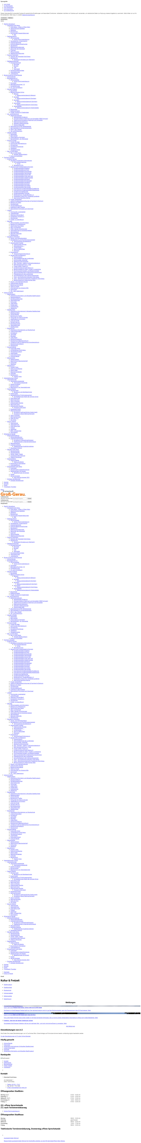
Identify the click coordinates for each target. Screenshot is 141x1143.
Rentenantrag (14, 235)
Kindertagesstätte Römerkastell (23, 181)
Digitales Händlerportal (13, 479)
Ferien (5, 485)
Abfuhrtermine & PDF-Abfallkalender (20, 126)
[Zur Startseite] (13, 495)
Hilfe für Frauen (14, 286)
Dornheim (16, 100)
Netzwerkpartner (15, 443)
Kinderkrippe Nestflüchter (21, 191)
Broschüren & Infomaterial (17, 463)
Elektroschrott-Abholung (21, 122)
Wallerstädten (18, 106)
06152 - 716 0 (13, 1084)
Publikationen (14, 306)
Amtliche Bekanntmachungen (18, 44)
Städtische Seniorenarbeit (21, 261)
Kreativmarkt (14, 393)
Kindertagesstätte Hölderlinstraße (23, 177)
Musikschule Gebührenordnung (19, 341)
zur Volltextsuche (9, 10)
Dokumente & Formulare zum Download (21, 209)
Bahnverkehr (14, 136)
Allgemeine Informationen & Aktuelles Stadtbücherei (25, 311)
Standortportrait (15, 451)
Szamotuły (17, 69)
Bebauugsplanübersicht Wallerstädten (28, 108)
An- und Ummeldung (16, 87)
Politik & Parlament (12, 55)
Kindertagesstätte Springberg (22, 185)
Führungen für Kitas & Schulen (19, 317)
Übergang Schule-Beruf (17, 215)
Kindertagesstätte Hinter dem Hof (23, 176)
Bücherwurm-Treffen (16, 316)
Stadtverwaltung (12, 36)
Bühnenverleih (14, 386)
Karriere (6, 482)
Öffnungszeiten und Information (19, 222)
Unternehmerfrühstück (16, 438)
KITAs (18, 163)
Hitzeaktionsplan (15, 149)
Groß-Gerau (17, 103)
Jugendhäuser (14, 213)
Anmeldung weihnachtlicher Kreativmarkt (25, 412)
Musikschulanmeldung (17, 344)
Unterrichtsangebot (15, 331)
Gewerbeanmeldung (16, 448)
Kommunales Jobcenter (20, 260)
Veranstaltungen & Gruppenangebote (21, 230)
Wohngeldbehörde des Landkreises (24, 258)
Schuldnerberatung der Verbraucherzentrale (26, 275)
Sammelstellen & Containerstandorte (20, 128)
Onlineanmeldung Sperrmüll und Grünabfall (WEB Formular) (31, 118)
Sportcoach (13, 289)
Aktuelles (13, 336)
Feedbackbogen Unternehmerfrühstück (25, 442)
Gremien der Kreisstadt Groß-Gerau (20, 56)
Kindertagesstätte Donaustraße (22, 171)
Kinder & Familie (12, 159)
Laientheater (14, 353)
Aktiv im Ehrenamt (15, 227)
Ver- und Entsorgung (13, 114)
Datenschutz (7, 1062)
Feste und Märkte (19, 462)
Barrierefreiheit (8, 1064)
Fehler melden (8, 1065)
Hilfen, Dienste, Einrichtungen (18, 229)
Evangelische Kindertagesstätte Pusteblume (26, 188)
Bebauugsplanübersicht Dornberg (26, 98)
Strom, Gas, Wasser (16, 129)
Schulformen (14, 218)
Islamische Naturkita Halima (22, 198)
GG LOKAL (13, 420)
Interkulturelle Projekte (16, 243)
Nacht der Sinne (15, 400)
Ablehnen (10, 17)
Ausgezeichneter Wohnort (17, 455)
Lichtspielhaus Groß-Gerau (18, 350)
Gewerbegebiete (15, 452)
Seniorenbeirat (14, 232)
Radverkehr (13, 134)
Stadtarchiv (13, 308)
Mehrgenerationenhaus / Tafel (22, 264)
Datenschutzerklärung (28, 15)
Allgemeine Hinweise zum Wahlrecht (24, 59)
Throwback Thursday (10, 487)
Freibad (12, 428)
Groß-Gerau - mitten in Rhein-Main (20, 27)
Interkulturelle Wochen (20, 244)
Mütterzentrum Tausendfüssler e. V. (24, 195)
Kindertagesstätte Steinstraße (22, 187)
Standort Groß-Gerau (13, 449)
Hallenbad (13, 429)
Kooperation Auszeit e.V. (17, 216)
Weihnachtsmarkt (15, 410)
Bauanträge (13, 109)
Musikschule (10, 328)
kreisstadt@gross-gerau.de (17, 1087)
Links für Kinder (14, 320)
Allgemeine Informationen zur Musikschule (22, 330)
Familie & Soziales (9, 157)
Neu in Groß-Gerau (12, 151)
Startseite (6, 972)
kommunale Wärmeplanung (18, 143)
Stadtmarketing (11, 459)
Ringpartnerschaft (15, 63)
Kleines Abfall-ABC (19, 125)
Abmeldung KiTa (18, 165)
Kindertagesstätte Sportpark (22, 184)
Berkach (16, 94)
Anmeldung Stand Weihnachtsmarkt (24, 414)
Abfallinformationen (16, 115)
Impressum (7, 1067)
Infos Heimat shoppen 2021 (22, 477)
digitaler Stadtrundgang (20, 154)
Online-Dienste (11, 76)
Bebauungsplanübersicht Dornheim (27, 101)
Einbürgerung (14, 252)
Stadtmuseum (11, 294)
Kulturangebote (11, 347)
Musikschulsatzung (16, 339)
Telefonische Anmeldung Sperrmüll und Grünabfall (28, 120)
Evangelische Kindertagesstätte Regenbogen (26, 190)
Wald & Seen (14, 370)
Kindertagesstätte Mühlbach (22, 179)
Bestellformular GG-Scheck (21, 473)
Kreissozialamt (18, 257)
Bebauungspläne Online (17, 92)
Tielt (15, 67)
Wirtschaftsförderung (13, 435)
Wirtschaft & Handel (9, 434)
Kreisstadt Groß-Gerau (13, 25)
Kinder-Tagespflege (16, 199)
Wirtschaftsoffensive (16, 437)
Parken (12, 474)
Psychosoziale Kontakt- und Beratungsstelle (26, 271)
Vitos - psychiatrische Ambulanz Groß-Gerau (26, 277)
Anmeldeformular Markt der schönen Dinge (26, 396)
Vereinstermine (14, 424)
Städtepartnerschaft (13, 61)
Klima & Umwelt (11, 140)
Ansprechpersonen (15, 42)
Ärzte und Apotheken (16, 156)
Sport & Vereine (11, 421)
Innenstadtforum (15, 465)
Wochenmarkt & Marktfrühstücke (19, 469)
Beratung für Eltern (15, 202)
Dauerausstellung (15, 297)
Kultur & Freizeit (8, 292)
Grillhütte (13, 373)
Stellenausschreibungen (17, 47)
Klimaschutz (14, 145)
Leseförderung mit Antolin (17, 319)
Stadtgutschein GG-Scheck (18, 471)
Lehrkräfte (13, 334)
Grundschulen (14, 204)
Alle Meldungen (70, 1026)
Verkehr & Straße (12, 132)
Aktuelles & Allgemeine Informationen (21, 160)
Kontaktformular (15, 86)
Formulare (13, 83)
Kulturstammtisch (15, 355)
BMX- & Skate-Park (15, 431)
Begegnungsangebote (16, 285)
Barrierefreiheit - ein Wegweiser (19, 139)
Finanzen (13, 50)
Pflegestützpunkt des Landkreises (23, 274)
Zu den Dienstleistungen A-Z (9, 1036)
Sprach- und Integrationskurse (19, 282)
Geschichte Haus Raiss (17, 226)
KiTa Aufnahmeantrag (20, 162)
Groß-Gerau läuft (15, 398)
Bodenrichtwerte (15, 111)
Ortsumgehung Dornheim (17, 137)
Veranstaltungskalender (17, 381)
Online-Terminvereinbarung (21, 39)
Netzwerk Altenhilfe (15, 233)
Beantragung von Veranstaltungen (20, 387)
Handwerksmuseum (16, 351)
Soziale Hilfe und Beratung (18, 255)
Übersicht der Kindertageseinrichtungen (21, 167)
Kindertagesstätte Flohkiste (21, 193)
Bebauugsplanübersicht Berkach (26, 95)
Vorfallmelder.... (18, 247)
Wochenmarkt (14, 390)
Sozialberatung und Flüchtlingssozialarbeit (22, 240)
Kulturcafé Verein (15, 348)
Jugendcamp (14, 73)
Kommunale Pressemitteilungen (19, 33)
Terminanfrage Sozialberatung (22, 241)
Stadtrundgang (14, 359)
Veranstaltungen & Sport (11, 378)
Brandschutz (14, 31)
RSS (15, 35)
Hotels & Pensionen (16, 457)
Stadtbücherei (11, 309)
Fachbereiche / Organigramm (18, 41)
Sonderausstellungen (16, 299)
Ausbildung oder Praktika (17, 207)
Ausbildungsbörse (15, 445)
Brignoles (16, 64)
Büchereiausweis (15, 323)
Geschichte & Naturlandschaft (19, 361)
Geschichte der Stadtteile (17, 28)
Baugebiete (13, 90)
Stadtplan (13, 30)
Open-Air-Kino (14, 418)
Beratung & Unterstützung (17, 224)
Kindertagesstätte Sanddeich (22, 182)
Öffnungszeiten (14, 38)
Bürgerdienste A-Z (12, 78)
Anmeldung (13, 333)
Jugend (9, 210)
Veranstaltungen (15, 72)
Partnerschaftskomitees (17, 70)
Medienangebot (14, 313)
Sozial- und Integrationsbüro (18, 238)
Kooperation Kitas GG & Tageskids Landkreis (26, 196)
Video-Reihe (13, 303)
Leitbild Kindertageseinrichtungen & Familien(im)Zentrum (26, 201)
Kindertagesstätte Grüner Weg (22, 174)
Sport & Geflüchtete (19, 249)
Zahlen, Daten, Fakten (16, 454)
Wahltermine (14, 58)
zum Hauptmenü (9, 7)
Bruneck (16, 66)
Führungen (13, 302)
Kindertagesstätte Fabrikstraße (22, 173)
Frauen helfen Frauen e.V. (21, 266)
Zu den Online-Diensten (24, 1036)
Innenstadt (13, 468)
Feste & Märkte (11, 389)
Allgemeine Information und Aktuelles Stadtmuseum (25, 295)
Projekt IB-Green (15, 142)
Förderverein (14, 305)
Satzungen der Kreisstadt (17, 49)
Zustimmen (4, 17)
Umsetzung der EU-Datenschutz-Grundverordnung (24, 342)
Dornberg (16, 97)
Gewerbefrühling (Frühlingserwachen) (21, 395)
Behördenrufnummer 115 (17, 84)
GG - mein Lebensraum (17, 291)
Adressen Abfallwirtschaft (21, 123)
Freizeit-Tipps (14, 367)
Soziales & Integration (13, 236)
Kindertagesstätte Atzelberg (22, 168)
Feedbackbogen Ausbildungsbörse (24, 446)
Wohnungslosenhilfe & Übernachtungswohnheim (28, 272)
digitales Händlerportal (17, 480)
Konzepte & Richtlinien (16, 146)
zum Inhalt (7, 4)
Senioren (9, 221)
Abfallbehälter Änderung (21, 117)
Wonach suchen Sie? (6, 498)
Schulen (6, 483)
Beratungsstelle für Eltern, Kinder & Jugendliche (27, 269)
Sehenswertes (11, 358)
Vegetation (13, 148)
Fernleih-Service (15, 322)
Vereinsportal (14, 423)
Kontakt (6, 1061)
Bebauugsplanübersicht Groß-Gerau (27, 104)
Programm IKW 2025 (20, 407)
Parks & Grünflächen (16, 369)
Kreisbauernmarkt (15, 409)
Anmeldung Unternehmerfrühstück (23, 440)
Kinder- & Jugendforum (17, 219)
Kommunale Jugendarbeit (17, 212)
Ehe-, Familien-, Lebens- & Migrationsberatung (27, 263)
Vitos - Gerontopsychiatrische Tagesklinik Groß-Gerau (29, 278)
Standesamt (13, 45)
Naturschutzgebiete (16, 372)
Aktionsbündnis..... (19, 246)
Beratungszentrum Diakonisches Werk (24, 280)
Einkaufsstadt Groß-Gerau (14, 466)
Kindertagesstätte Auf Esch (21, 170)
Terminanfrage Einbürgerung (22, 254)
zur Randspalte (8, 6)
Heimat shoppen (15, 476)
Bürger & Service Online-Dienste (13, 75)
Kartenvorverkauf (15, 384)
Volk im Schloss (15, 401)
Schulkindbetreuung (16, 205)
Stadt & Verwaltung (9, 24)
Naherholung (11, 365)
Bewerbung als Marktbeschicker (23, 392)
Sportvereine (14, 432)
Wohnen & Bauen (12, 89)
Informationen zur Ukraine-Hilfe (19, 288)
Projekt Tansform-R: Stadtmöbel (19, 112)
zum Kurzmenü (8, 9)
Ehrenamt (16, 250)
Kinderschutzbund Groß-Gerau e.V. (23, 268)
